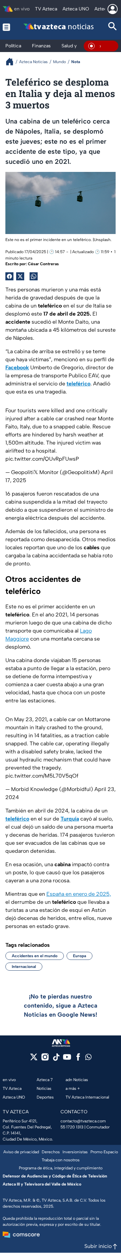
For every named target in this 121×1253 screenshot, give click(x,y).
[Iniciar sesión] (113, 9)
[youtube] (67, 1059)
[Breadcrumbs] (12, 61)
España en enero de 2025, (78, 894)
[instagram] (45, 1059)
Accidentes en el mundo (34, 956)
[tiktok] (56, 1059)
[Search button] (112, 27)
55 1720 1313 (72, 1127)
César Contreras (43, 264)
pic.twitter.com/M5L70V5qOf (41, 776)
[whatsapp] (88, 1058)
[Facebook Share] (9, 276)
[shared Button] (34, 276)
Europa (79, 956)
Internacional (24, 966)
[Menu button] (6, 27)
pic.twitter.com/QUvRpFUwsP (42, 459)
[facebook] (78, 1059)
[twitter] (34, 1059)
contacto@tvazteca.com (83, 1121)
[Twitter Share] (20, 276)
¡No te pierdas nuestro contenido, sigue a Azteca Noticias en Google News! (60, 1005)
